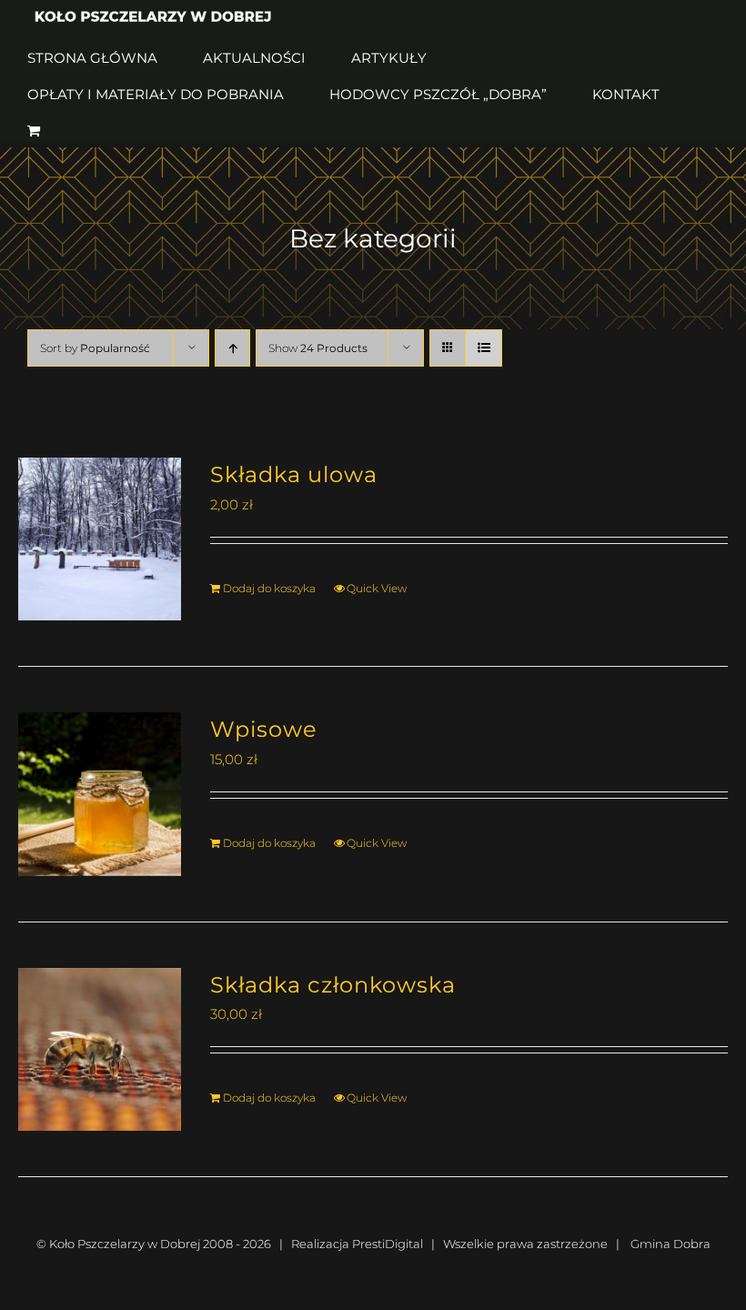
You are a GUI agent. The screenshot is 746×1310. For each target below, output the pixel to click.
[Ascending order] (232, 348)
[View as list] (483, 348)
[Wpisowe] (99, 793)
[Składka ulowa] (99, 539)
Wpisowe (264, 728)
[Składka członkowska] (99, 1049)
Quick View (377, 588)
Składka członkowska (333, 984)
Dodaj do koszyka (269, 588)
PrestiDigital (387, 1243)
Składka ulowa (294, 474)
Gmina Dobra (670, 1243)
